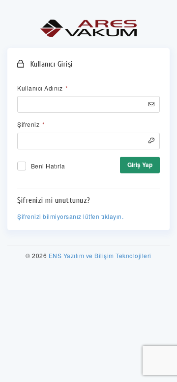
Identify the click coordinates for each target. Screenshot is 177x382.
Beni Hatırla (48, 166)
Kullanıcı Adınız (42, 88)
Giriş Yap (139, 164)
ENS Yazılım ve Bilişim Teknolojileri (100, 255)
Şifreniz (31, 124)
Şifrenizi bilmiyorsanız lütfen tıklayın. (70, 216)
